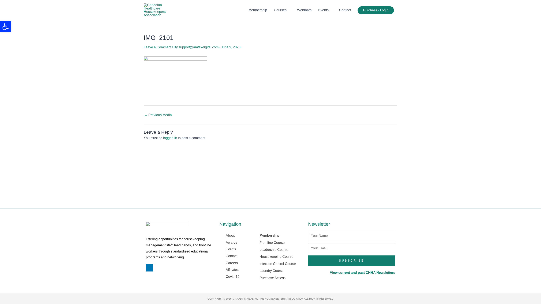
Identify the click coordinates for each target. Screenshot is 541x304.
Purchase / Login (375, 10)
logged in (170, 138)
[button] (5, 26)
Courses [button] (280, 10)
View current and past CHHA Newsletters (362, 272)
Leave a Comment (157, 47)
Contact (345, 10)
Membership (258, 10)
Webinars (304, 10)
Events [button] (323, 10)
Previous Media (158, 115)
